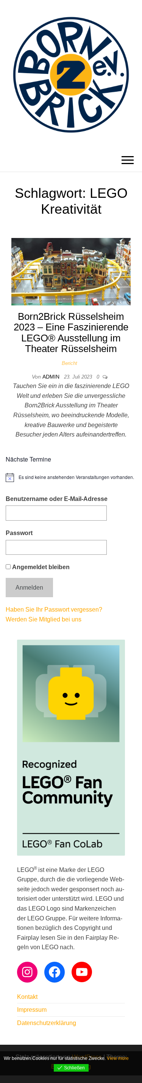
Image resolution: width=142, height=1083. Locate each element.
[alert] (71, 477)
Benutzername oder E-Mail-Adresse (57, 499)
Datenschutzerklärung (46, 1023)
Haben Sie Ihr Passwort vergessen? (54, 609)
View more (118, 1058)
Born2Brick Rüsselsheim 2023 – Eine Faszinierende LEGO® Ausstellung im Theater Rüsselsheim (71, 333)
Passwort (19, 533)
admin (51, 377)
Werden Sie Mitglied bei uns (43, 619)
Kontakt (27, 997)
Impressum (32, 1009)
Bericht (69, 363)
